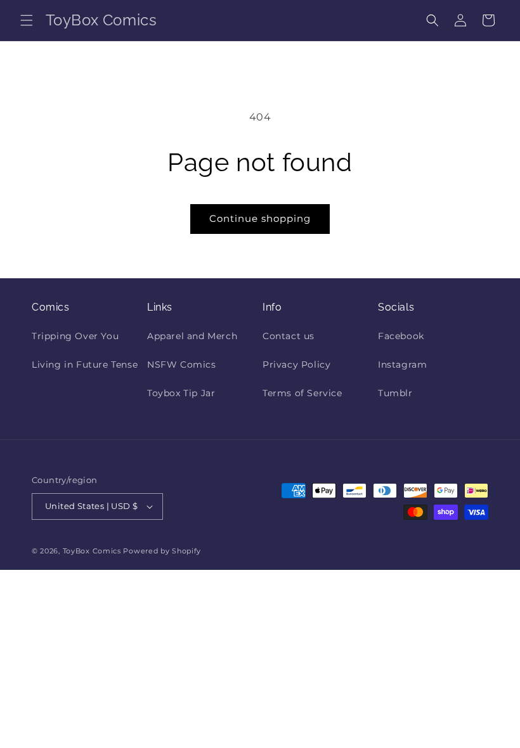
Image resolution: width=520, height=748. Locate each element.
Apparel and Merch (192, 336)
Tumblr (395, 393)
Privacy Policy (296, 364)
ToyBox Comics (92, 550)
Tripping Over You (75, 336)
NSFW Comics (181, 364)
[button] (27, 20)
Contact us (289, 336)
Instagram (402, 364)
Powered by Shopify (162, 550)
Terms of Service (302, 393)
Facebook (401, 336)
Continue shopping (260, 218)
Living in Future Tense (85, 364)
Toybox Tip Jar (181, 393)
